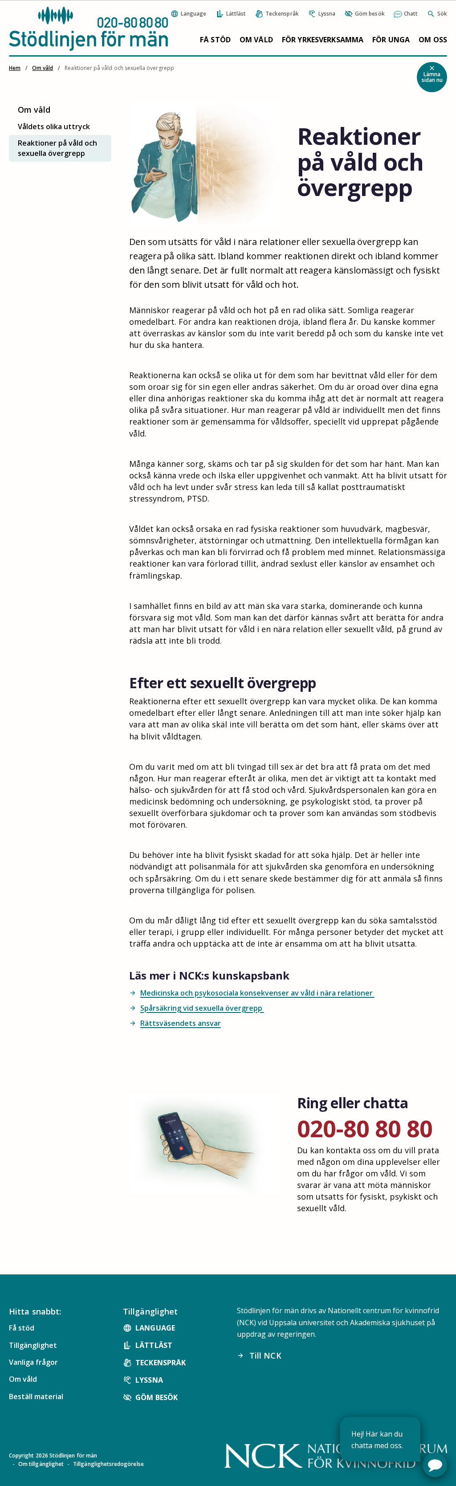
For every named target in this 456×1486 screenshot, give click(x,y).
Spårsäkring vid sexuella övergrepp (196, 1008)
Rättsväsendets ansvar (175, 1023)
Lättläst (153, 1345)
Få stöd (215, 40)
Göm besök (156, 1397)
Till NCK (259, 1355)
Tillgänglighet (33, 1345)
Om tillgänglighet (41, 1464)
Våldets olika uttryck (54, 126)
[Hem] (88, 28)
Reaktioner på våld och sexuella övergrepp (57, 148)
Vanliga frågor (33, 1362)
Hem (14, 68)
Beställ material (36, 1396)
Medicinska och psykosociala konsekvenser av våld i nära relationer (252, 993)
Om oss (433, 40)
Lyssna (149, 1380)
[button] (435, 1465)
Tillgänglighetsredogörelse (108, 1464)
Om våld (256, 40)
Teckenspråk (160, 1363)
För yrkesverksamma (322, 40)
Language (155, 1328)
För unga (391, 40)
